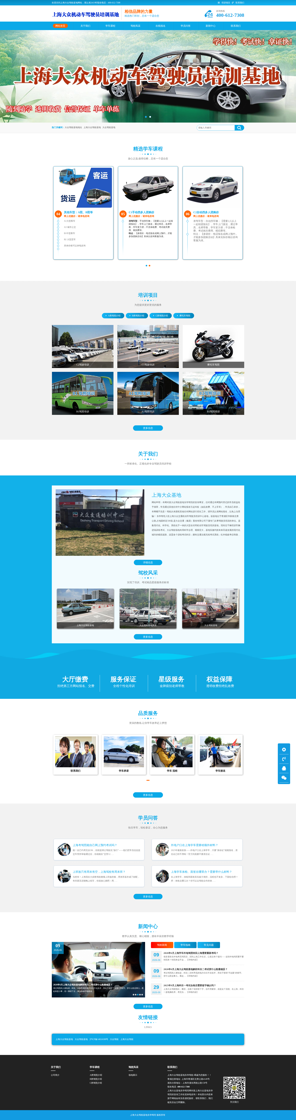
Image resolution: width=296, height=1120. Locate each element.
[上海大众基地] (100, 522)
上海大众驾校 (126, 1039)
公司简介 (55, 1075)
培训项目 (226, 3)
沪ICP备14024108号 (99, 1039)
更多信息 (148, 428)
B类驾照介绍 (138, 315)
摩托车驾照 (184, 315)
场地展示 (133, 1075)
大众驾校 (114, 1039)
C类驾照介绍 (162, 315)
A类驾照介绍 (114, 315)
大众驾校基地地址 (73, 127)
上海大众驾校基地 (92, 127)
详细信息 (148, 562)
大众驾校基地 (108, 127)
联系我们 (240, 3)
